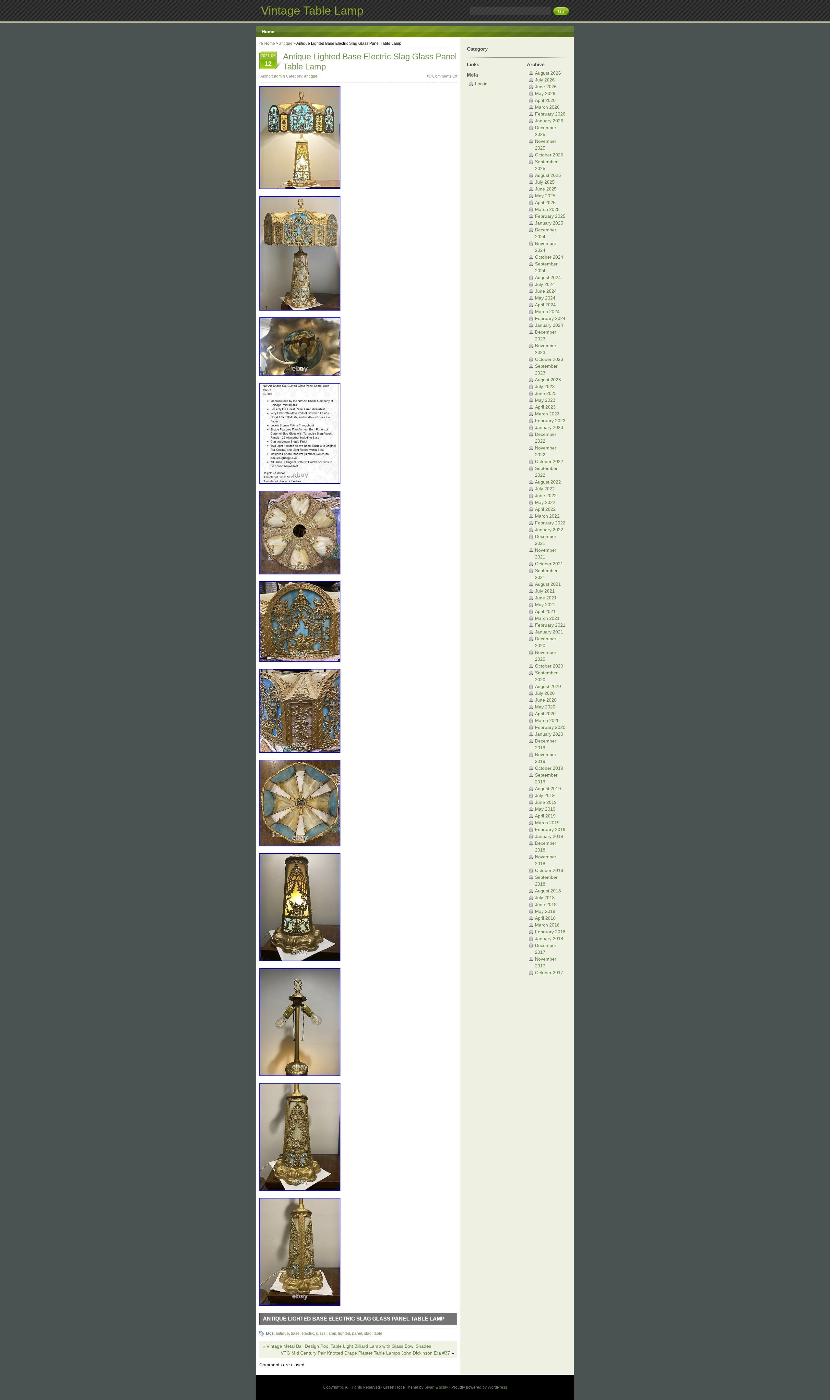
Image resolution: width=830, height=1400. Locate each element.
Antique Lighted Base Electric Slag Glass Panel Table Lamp (354, 1318)
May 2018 (545, 911)
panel (357, 1333)
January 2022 (549, 529)
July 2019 (545, 795)
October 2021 (549, 563)
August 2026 (548, 73)
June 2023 (546, 393)
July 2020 (545, 693)
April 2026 (545, 100)
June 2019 (546, 802)
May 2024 (545, 298)
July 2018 (545, 897)
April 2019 (545, 815)
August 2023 (548, 379)
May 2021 (545, 604)
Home (268, 31)
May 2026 (545, 93)
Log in (481, 83)
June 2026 (546, 86)
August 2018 (548, 890)
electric (308, 1333)
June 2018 (546, 904)
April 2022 (545, 509)
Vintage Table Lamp (312, 10)
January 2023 (549, 427)
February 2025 (550, 216)
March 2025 (547, 209)
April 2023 (545, 407)
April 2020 (545, 713)
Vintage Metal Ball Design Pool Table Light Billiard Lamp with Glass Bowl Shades (349, 1346)
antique (285, 43)
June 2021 (546, 597)
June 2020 (546, 700)
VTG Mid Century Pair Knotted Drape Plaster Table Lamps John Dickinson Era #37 (365, 1353)
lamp (331, 1333)
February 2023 (550, 420)
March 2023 (547, 413)
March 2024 (547, 311)
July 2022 (545, 488)
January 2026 (549, 120)
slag (368, 1333)
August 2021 (548, 584)
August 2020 (548, 686)
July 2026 (545, 79)
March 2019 (547, 822)
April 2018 (545, 918)
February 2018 (550, 931)
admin (279, 76)
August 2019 (548, 788)
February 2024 (550, 318)
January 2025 (549, 223)
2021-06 (268, 60)
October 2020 (549, 666)
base (295, 1333)
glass (321, 1333)
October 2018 (549, 870)
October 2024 (549, 257)
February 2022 (550, 522)
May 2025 (545, 195)
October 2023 (549, 359)
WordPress (497, 1387)
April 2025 (545, 202)
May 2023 (545, 400)
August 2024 (548, 277)
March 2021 (547, 618)
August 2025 (548, 175)
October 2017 (549, 972)
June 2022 (546, 495)
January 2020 (549, 734)
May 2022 (545, 502)
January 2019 (549, 836)
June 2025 (546, 188)
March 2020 (547, 720)
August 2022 (548, 482)
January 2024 (549, 325)
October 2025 (549, 154)
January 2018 (549, 938)
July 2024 (545, 284)
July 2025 (545, 182)
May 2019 (545, 809)
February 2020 (550, 727)
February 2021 (550, 625)
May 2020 (545, 706)
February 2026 (550, 114)
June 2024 (546, 291)
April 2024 (545, 304)
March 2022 (547, 516)
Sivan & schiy (436, 1387)
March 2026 (547, 107)
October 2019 (549, 768)
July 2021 (545, 591)
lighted (344, 1333)
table (378, 1333)
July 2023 (545, 386)
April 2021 (545, 611)
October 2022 (549, 461)
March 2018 (547, 924)
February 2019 (550, 829)
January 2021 (549, 631)
